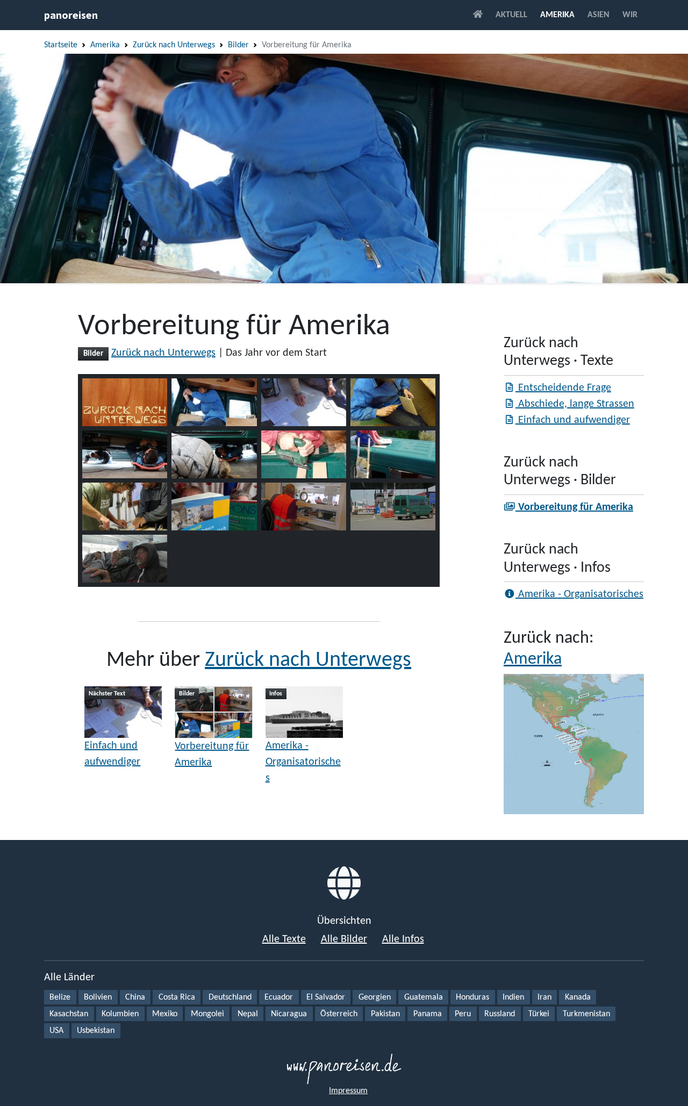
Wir (629, 15)
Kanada (578, 997)
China (135, 997)
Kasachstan (68, 1014)
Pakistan (385, 1014)
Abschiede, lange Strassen (574, 404)
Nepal (248, 1014)
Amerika (557, 15)
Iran (544, 997)
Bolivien (98, 997)
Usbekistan (95, 1030)
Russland (499, 1014)
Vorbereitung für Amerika (212, 754)
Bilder (238, 45)
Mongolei (207, 1014)
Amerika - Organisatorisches (303, 762)
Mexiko (164, 1014)
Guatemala (423, 997)
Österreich (338, 1014)
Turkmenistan (586, 1014)
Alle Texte (284, 939)
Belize (59, 997)
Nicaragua (289, 1014)
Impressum (348, 1091)
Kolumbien (120, 1014)
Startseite (60, 45)
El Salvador (325, 997)
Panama (427, 1014)
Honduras (472, 997)
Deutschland (230, 997)
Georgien (375, 997)
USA (56, 1030)
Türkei (538, 1014)
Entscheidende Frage (563, 388)
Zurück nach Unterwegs (174, 45)
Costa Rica (177, 997)
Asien (598, 15)
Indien (513, 997)
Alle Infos (403, 939)
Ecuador (278, 997)
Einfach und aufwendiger (112, 754)
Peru (463, 1014)
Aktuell (511, 15)
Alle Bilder (344, 939)
